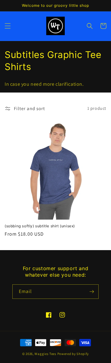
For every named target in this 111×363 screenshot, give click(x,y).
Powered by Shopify (73, 354)
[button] (7, 26)
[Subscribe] (91, 291)
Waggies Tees (45, 354)
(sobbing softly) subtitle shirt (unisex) (40, 226)
